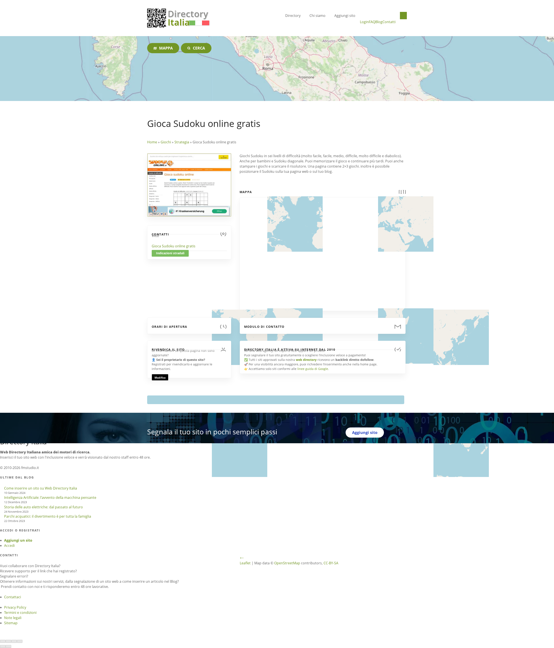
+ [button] (241, 557)
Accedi (9, 545)
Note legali (12, 617)
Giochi (166, 142)
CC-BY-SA (331, 563)
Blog (378, 21)
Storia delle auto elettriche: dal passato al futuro (43, 507)
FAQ (372, 21)
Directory (293, 15)
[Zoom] (20, 641)
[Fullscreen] (14, 641)
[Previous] (3, 646)
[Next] (8, 646)
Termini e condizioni (20, 612)
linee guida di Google (312, 369)
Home (152, 142)
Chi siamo (317, 15)
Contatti (389, 21)
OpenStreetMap (287, 563)
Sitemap (11, 623)
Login (364, 21)
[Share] (8, 641)
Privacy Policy (15, 607)
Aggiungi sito (344, 15)
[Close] (3, 641)
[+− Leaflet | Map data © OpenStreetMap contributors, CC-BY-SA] (323, 252)
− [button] (243, 557)
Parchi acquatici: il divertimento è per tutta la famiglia (47, 516)
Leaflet (245, 563)
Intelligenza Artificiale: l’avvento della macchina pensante (50, 497)
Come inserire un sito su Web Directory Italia (40, 488)
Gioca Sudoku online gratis (173, 246)
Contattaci (12, 597)
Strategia (181, 142)
